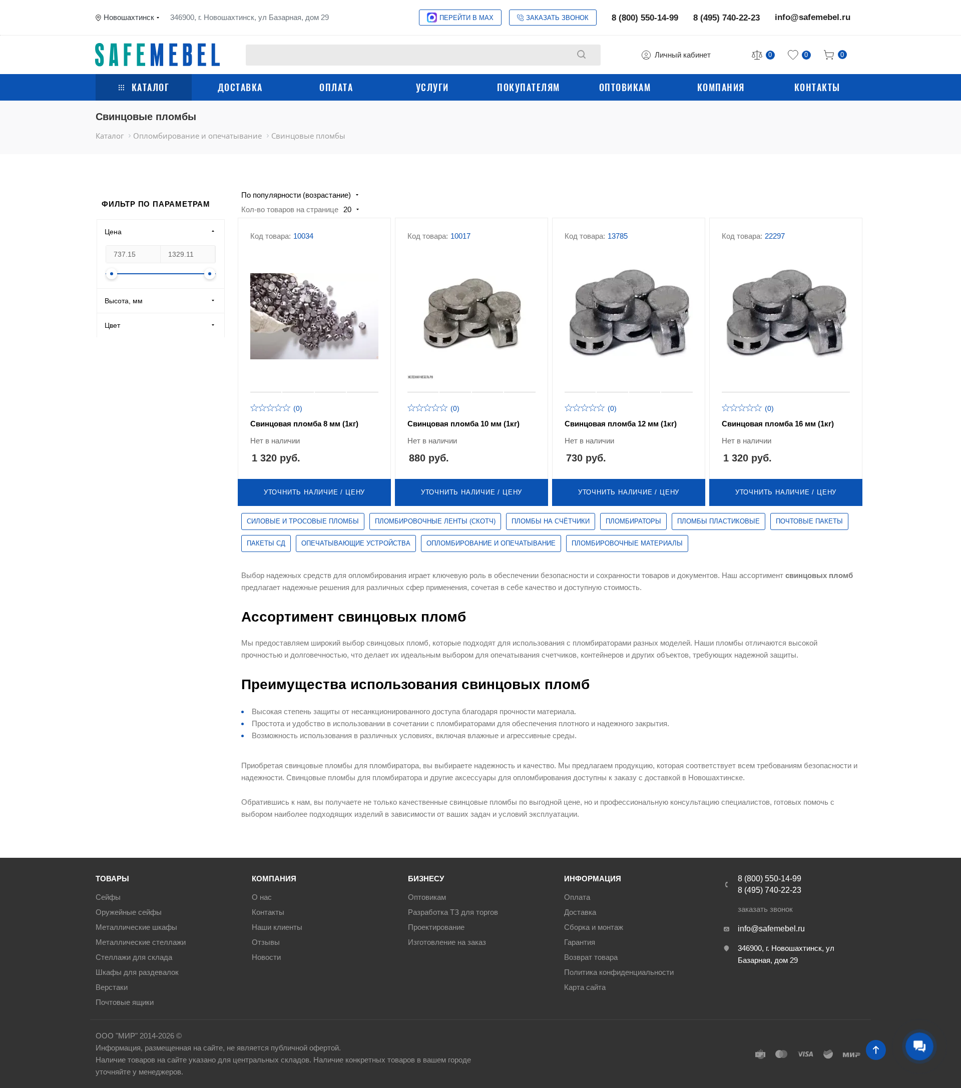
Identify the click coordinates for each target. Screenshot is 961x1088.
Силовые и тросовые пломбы (303, 521)
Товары (112, 878)
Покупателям (528, 87)
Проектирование (436, 927)
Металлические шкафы (136, 927)
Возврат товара (591, 957)
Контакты (817, 87)
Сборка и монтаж (593, 927)
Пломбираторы (633, 521)
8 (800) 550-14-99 (645, 18)
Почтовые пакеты (809, 521)
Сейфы (108, 897)
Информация (592, 878)
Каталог (151, 87)
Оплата (336, 87)
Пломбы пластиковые (718, 521)
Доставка (240, 87)
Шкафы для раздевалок (137, 972)
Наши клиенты (277, 927)
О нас (262, 897)
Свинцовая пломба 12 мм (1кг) (621, 423)
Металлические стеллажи (141, 942)
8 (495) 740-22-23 (726, 18)
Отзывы (266, 942)
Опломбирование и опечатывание (491, 543)
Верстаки (112, 987)
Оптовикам (625, 87)
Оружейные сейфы (129, 912)
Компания (721, 87)
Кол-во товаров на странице (289, 209)
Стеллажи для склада (134, 957)
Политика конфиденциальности (619, 972)
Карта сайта (585, 987)
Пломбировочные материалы (627, 543)
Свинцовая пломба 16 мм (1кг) (778, 423)
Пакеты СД (266, 543)
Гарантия (579, 942)
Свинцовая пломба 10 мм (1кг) (463, 423)
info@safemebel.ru (812, 17)
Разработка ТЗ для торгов (453, 912)
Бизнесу (426, 878)
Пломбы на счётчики (551, 521)
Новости (266, 957)
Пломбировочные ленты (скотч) (435, 521)
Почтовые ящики (125, 1002)
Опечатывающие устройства (355, 543)
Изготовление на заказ (447, 942)
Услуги (432, 87)
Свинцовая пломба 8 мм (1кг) (304, 423)
